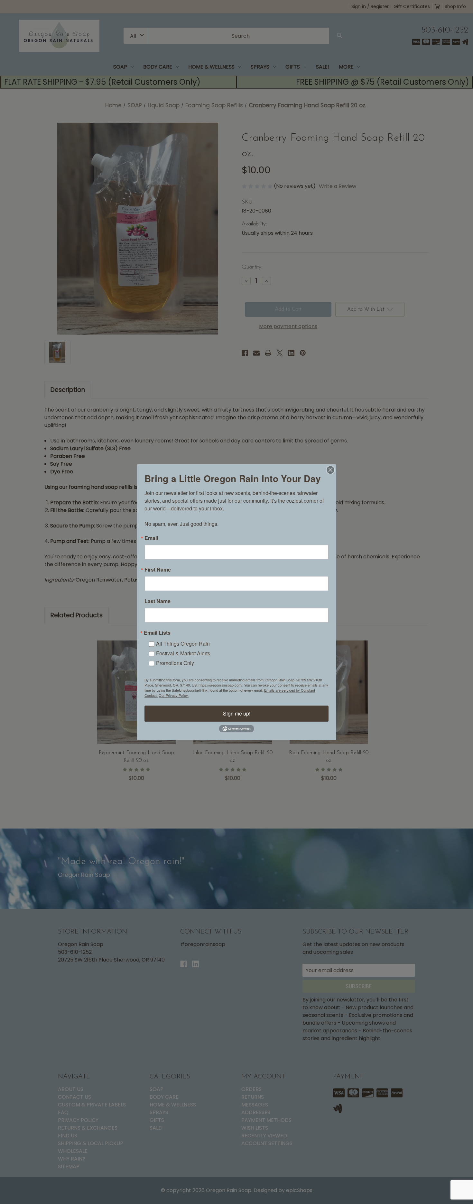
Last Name (157, 601)
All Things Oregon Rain (183, 643)
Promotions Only (175, 663)
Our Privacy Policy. (174, 695)
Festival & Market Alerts (183, 653)
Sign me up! (236, 713)
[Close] (330, 470)
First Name (157, 569)
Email (151, 538)
